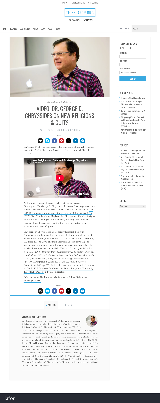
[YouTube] (126, 28)
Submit (58, 28)
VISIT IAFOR (65, 3)
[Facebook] (121, 28)
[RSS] (128, 28)
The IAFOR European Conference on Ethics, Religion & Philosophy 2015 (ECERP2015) (58, 270)
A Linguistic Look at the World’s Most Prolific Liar (132, 177)
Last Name (123, 60)
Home (5, 28)
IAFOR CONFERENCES (78, 3)
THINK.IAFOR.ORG (80, 13)
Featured (13, 28)
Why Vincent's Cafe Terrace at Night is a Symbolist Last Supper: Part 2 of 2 (133, 160)
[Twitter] (118, 28)
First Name (123, 52)
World (35, 28)
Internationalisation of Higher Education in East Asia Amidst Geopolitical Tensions (132, 104)
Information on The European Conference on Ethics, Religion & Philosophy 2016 (55, 279)
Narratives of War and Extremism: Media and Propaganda (133, 131)
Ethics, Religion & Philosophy (60, 102)
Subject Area (25, 28)
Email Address (124, 68)
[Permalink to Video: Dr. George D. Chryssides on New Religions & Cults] (60, 68)
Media (43, 28)
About (50, 28)
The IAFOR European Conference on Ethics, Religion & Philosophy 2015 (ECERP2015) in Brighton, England (58, 213)
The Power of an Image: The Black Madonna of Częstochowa (133, 152)
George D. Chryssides (68, 129)
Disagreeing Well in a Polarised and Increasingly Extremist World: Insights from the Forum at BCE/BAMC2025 (133, 122)
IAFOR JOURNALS (93, 3)
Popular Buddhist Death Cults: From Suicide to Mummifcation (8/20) (132, 185)
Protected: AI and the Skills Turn (133, 98)
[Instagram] (123, 28)
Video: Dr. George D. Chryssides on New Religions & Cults (59, 115)
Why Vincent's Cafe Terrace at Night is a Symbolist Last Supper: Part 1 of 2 (133, 169)
